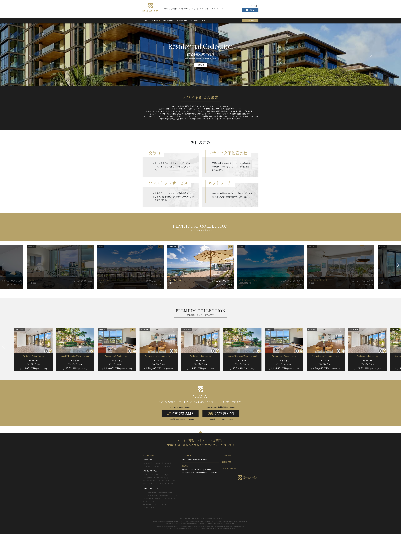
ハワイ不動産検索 (148, 455)
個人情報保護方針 (202, 473)
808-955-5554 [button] (182, 413)
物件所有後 (196, 459)
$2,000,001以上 (167, 466)
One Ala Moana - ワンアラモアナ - (154, 504)
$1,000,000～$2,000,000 (151, 466)
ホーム (146, 20)
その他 (205, 459)
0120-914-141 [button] (223, 413)
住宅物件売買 (168, 20)
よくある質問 (186, 455)
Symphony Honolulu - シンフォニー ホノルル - (158, 484)
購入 (183, 459)
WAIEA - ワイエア (162, 475)
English (254, 6)
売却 (189, 459)
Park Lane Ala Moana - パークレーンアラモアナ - (159, 481)
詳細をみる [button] (200, 65)
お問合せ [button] (251, 10)
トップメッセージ (196, 469)
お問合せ (213, 473)
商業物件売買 (182, 20)
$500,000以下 (147, 463)
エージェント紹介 (188, 473)
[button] (30, 54)
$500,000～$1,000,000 (161, 463)
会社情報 (155, 20)
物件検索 (251, 20)
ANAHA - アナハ (148, 475)
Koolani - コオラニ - (149, 507)
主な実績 (208, 469)
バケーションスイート (198, 20)
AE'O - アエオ (147, 478)
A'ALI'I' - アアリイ (160, 478)
